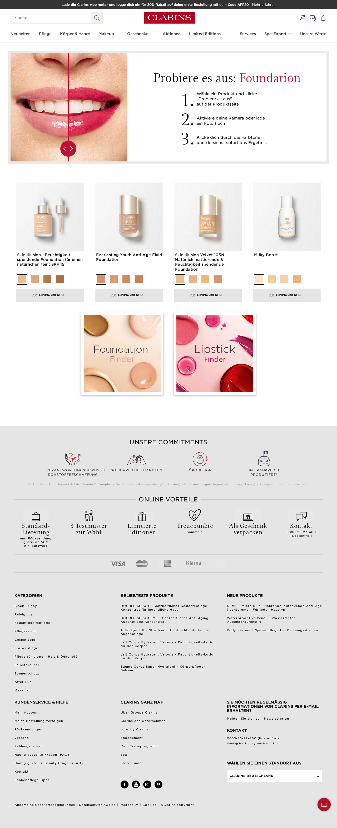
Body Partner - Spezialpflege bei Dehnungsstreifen (272, 630)
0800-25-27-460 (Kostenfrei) (301, 529)
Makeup (21, 690)
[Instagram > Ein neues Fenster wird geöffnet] (147, 787)
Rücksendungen (28, 729)
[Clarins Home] (169, 18)
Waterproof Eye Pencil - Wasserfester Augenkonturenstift (261, 620)
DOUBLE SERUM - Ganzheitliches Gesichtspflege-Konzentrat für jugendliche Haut (165, 607)
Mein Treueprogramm (140, 746)
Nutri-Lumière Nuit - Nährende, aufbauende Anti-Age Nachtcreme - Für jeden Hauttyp (274, 607)
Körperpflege (26, 648)
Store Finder (132, 763)
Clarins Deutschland (252, 776)
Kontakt (21, 771)
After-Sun (23, 682)
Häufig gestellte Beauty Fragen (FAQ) (48, 763)
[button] (324, 804)
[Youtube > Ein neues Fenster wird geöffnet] (136, 787)
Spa (124, 755)
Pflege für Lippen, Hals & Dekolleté (46, 656)
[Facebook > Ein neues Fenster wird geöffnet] (124, 787)
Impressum (129, 805)
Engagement (132, 738)
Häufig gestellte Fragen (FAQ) (41, 755)
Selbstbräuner (26, 665)
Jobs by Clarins (134, 729)
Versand (21, 738)
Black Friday (25, 606)
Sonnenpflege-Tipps (32, 780)
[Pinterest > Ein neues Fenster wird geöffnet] (158, 787)
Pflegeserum (25, 631)
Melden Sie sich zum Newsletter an (258, 718)
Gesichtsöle (24, 640)
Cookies (149, 805)
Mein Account (26, 712)
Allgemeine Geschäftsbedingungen (44, 805)
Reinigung (23, 614)
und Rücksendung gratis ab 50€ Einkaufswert (36, 534)
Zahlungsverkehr (29, 746)
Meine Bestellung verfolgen (38, 721)
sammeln (195, 527)
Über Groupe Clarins (139, 712)
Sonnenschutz (26, 673)
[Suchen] (97, 18)
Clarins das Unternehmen (143, 721)
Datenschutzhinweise (97, 805)
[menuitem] (302, 18)
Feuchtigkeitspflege (32, 623)
